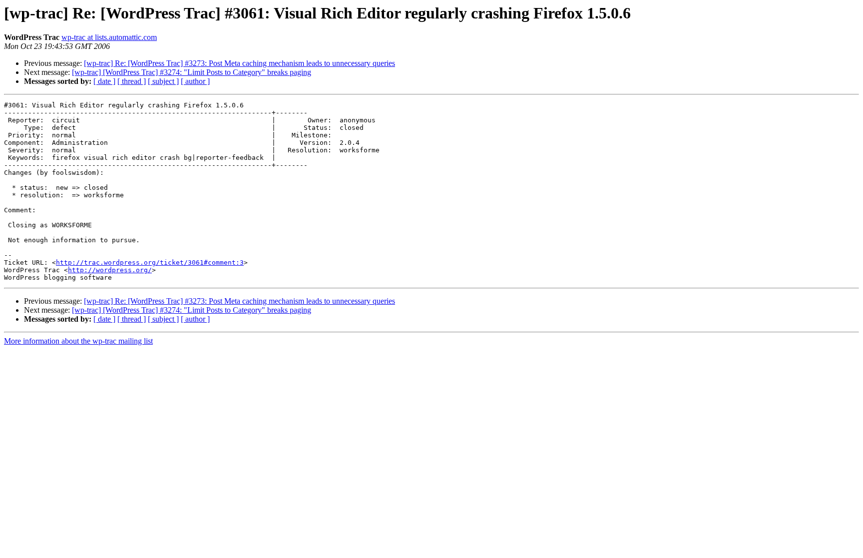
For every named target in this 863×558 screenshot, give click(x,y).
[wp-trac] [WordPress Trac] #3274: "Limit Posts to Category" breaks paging (191, 72)
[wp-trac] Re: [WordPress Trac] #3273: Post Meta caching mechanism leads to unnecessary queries (239, 63)
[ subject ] (163, 81)
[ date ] (104, 81)
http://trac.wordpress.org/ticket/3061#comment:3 (150, 262)
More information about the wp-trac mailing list (78, 341)
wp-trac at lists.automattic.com (109, 37)
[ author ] (195, 81)
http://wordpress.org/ (110, 270)
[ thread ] (131, 81)
